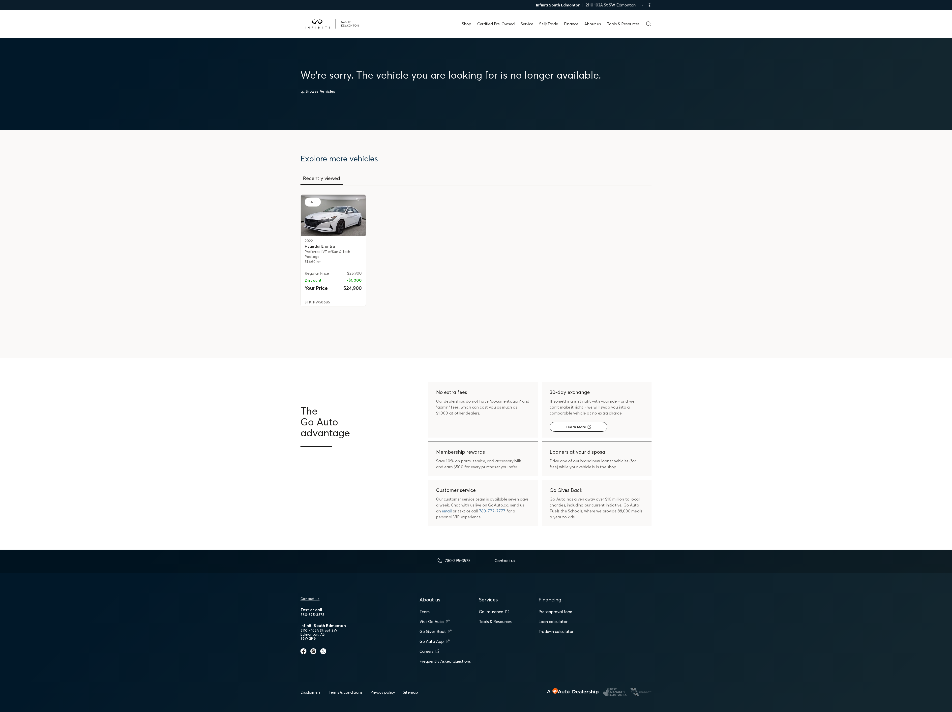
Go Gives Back (432, 631)
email (447, 510)
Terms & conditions (345, 692)
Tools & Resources (623, 23)
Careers (426, 651)
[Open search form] (649, 24)
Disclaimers (310, 692)
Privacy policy (382, 692)
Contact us (310, 598)
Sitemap (410, 692)
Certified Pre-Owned (496, 23)
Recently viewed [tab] (321, 178)
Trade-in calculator (555, 631)
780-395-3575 (312, 614)
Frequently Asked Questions (445, 661)
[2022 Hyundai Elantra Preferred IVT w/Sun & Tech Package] (333, 215)
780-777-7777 (492, 510)
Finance (571, 23)
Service (527, 23)
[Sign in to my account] (650, 5)
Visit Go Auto (431, 621)
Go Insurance (491, 611)
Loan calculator (552, 621)
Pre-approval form (555, 611)
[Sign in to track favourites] (359, 201)
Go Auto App (431, 641)
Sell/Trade (548, 23)
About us (592, 23)
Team (424, 611)
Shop (466, 23)
